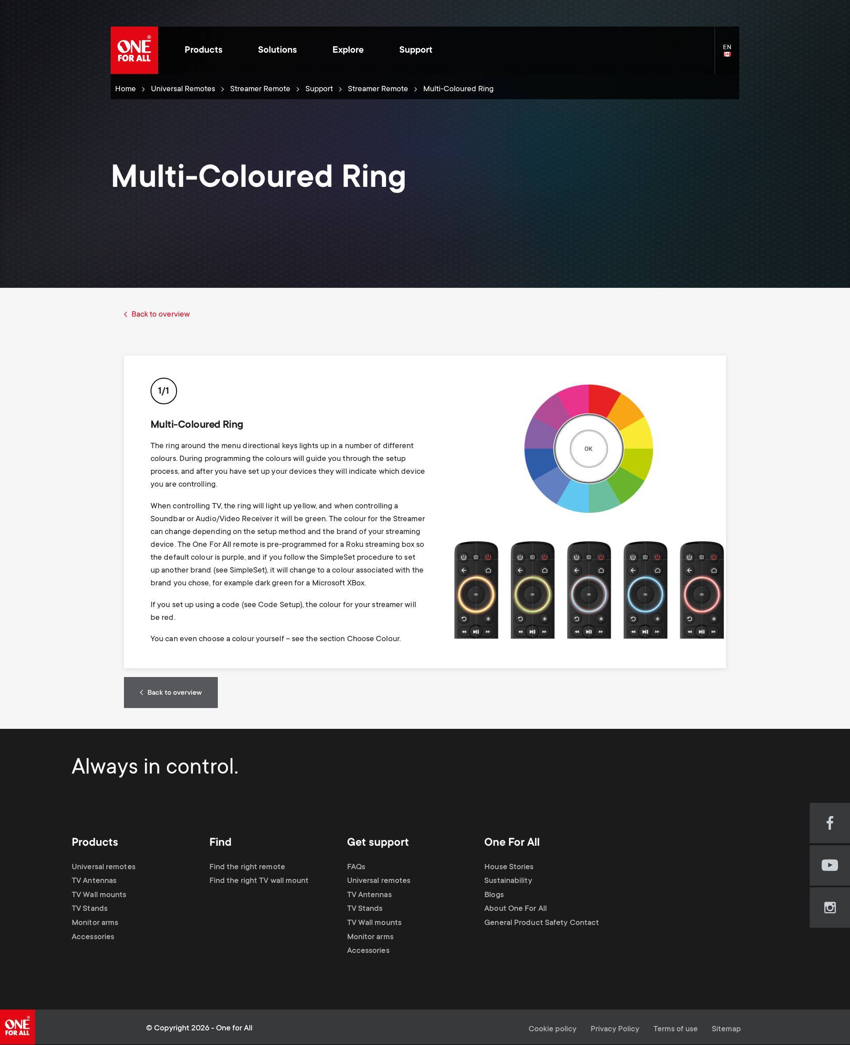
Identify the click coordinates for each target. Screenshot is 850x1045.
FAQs (356, 867)
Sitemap (726, 1029)
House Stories (508, 867)
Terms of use (675, 1029)
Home (125, 89)
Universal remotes (103, 867)
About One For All (515, 909)
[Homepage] (134, 50)
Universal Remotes (183, 89)
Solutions (277, 51)
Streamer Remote (260, 89)
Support (416, 51)
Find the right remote (247, 867)
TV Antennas (94, 881)
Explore (348, 51)
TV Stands (90, 909)
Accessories (93, 937)
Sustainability (508, 881)
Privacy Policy (615, 1029)
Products (204, 51)
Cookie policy (552, 1029)
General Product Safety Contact (541, 923)
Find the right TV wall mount (259, 881)
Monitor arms (95, 923)
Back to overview (160, 314)
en (731, 55)
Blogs (494, 895)
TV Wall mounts (99, 895)
